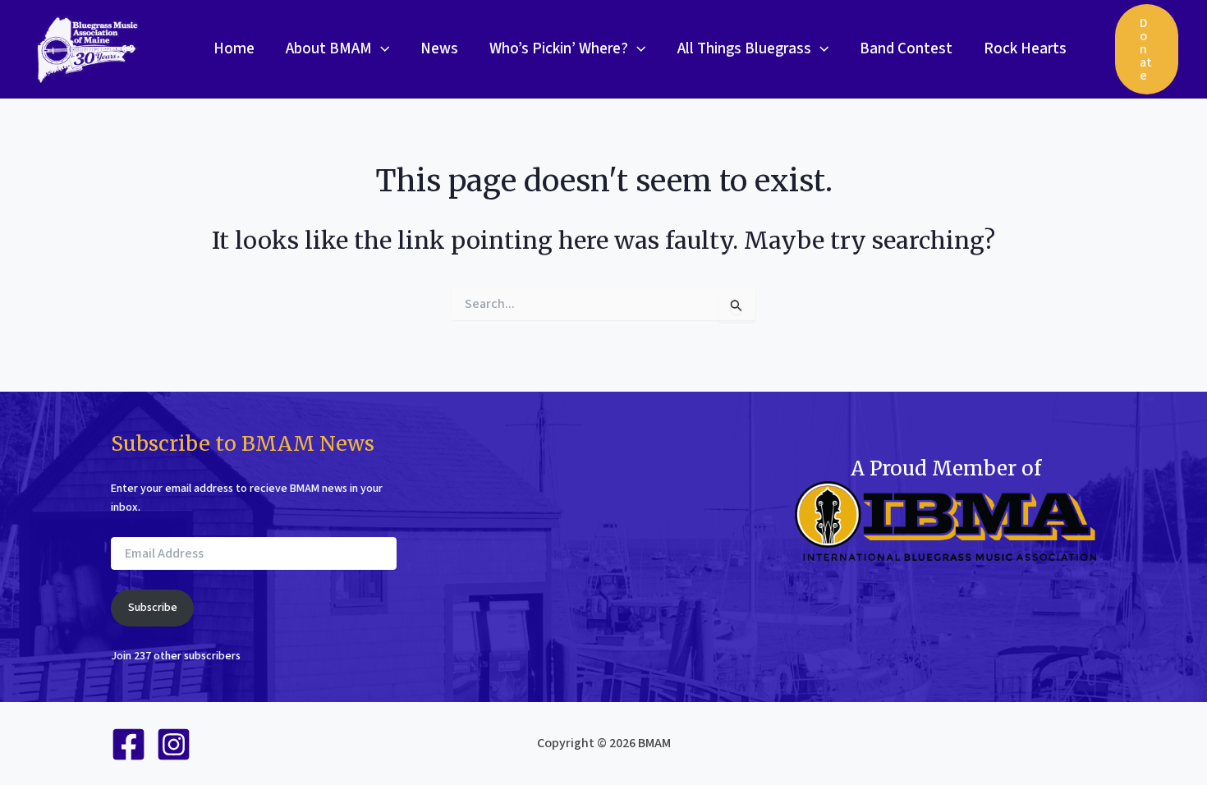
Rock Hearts (1025, 49)
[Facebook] (128, 744)
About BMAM (329, 49)
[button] (380, 49)
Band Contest (906, 49)
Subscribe (152, 607)
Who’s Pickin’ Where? (558, 49)
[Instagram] (173, 744)
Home (234, 49)
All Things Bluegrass (744, 49)
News (439, 49)
